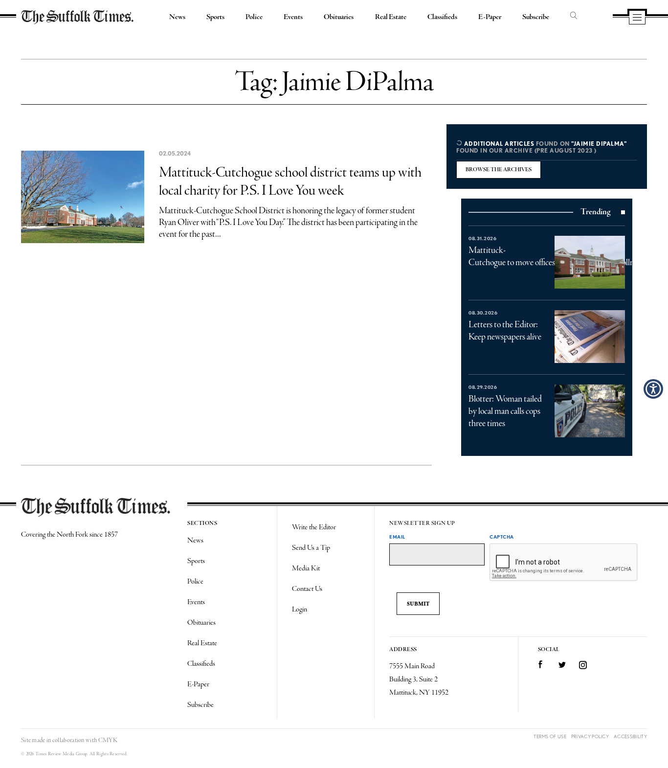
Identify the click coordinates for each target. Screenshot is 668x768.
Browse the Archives (499, 169)
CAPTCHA (502, 537)
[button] (653, 389)
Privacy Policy (590, 736)
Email (397, 537)
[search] (573, 16)
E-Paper (489, 17)
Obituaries (339, 17)
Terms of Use (550, 736)
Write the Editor (314, 527)
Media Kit (306, 568)
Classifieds (442, 17)
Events (293, 17)
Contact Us (307, 589)
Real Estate (390, 17)
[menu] (637, 18)
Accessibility (630, 736)
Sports (215, 17)
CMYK (107, 740)
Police (254, 17)
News (177, 17)
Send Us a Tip (311, 548)
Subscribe (535, 17)
